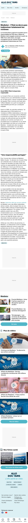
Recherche (19, 521)
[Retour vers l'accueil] (14, 2)
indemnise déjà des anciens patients (15, 202)
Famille (17, 7)
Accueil (3, 17)
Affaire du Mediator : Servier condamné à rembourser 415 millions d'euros (13, 373)
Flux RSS (4, 502)
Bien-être (9, 7)
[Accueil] (14, 476)
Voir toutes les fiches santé (14, 467)
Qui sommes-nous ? (7, 495)
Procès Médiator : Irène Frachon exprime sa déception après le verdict (19, 301)
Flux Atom (17, 502)
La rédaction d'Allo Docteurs (16, 46)
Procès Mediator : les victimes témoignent (19, 310)
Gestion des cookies (20, 495)
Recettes (9, 482)
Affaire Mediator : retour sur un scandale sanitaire (11, 417)
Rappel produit (17, 482)
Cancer (20, 484)
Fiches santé (14, 521)
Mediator (13, 17)
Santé (2, 7)
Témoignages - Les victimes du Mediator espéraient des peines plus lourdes (19, 317)
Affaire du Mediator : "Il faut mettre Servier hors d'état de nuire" (13, 395)
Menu (25, 521)
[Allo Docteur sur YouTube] (6, 512)
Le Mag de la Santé (10, 484)
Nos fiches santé (11, 450)
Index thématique (19, 500)
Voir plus (14, 324)
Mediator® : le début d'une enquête (19, 460)
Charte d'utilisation (7, 500)
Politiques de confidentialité (18, 497)
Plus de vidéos (9, 331)
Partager (6, 51)
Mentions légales (6, 497)
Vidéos (8, 521)
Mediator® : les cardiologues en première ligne (7, 459)
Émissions (24, 7)
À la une (3, 521)
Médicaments (14, 487)
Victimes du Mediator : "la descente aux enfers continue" (13, 351)
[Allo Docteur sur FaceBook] (2, 512)
